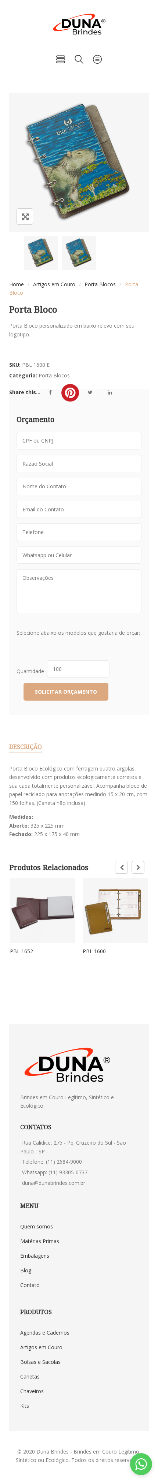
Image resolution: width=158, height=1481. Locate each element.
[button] (141, 1464)
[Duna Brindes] (79, 24)
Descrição (25, 747)
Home (16, 284)
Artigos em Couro (54, 284)
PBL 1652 (21, 951)
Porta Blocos (100, 284)
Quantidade (32, 671)
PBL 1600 (94, 951)
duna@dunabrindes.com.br (53, 1182)
